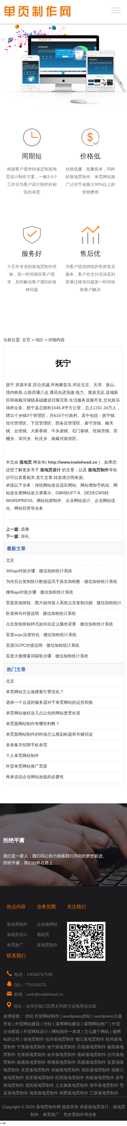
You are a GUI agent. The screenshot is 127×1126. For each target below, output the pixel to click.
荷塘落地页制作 (61, 1062)
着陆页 (43, 934)
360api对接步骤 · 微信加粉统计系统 (39, 570)
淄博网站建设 (67, 1023)
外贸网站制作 (47, 1016)
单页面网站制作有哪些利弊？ (33, 723)
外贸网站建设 (27, 1023)
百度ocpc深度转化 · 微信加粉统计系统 (41, 634)
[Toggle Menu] (116, 10)
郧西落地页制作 (73, 1093)
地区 (39, 339)
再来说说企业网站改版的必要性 (35, 776)
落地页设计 (17, 934)
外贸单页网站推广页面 (26, 766)
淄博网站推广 (96, 1023)
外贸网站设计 (35, 1031)
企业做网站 (47, 924)
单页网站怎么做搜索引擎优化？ (35, 691)
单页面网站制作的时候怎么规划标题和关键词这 (49, 734)
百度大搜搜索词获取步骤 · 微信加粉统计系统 (47, 656)
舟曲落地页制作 (99, 1077)
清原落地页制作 (43, 1093)
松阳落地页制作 (69, 1077)
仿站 (29, 1016)
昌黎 (25, 529)
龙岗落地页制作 (39, 1085)
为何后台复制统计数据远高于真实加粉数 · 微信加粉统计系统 (61, 581)
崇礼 (25, 536)
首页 (26, 339)
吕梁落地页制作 (91, 1046)
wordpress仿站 (77, 1016)
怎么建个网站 (96, 1031)
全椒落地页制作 (65, 1069)
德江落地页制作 (89, 1039)
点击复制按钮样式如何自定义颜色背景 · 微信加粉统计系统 (59, 624)
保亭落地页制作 (103, 1085)
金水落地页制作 (61, 1054)
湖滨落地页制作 (95, 1069)
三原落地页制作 (103, 1093)
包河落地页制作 (59, 1039)
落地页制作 (17, 924)
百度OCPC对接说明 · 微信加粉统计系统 (42, 645)
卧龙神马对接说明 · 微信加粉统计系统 (41, 613)
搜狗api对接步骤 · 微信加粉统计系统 (39, 592)
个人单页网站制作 (22, 755)
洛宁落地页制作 (61, 1046)
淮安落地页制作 (39, 1077)
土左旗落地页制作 (71, 1085)
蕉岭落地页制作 (91, 1054)
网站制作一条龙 (66, 1031)
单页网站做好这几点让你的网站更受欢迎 (43, 713)
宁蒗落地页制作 (31, 1046)
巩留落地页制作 (91, 1062)
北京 (10, 560)
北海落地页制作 (31, 1054)
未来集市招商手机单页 (26, 744)
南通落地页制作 (31, 1062)
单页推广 (15, 945)
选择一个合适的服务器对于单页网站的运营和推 (49, 702)
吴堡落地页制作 (35, 1069)
